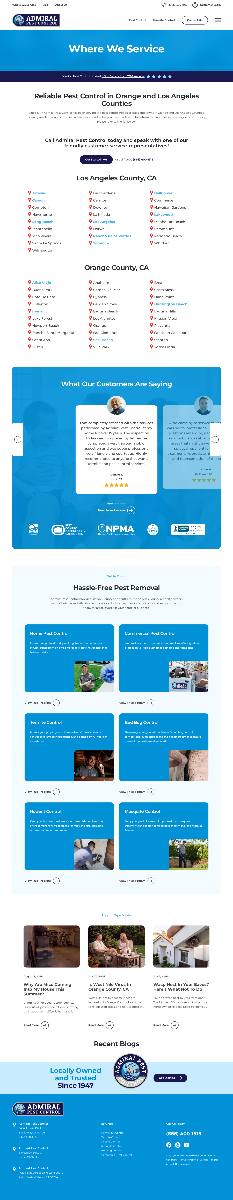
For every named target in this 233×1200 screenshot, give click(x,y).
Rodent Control (110, 1141)
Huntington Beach (170, 304)
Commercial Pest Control (116, 1154)
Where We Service (24, 4)
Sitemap (204, 1159)
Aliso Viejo (41, 283)
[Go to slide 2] (116, 503)
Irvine (37, 311)
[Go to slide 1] (110, 503)
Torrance (101, 243)
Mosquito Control (111, 1146)
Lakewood (163, 215)
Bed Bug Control (111, 1150)
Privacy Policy (188, 1159)
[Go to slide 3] (123, 503)
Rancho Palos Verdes (112, 236)
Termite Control (110, 1137)
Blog (45, 4)
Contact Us (194, 20)
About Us (61, 4)
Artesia (38, 193)
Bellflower (163, 193)
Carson (38, 200)
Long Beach (43, 222)
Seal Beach (103, 340)
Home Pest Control (112, 1132)
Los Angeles (104, 222)
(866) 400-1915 (143, 159)
